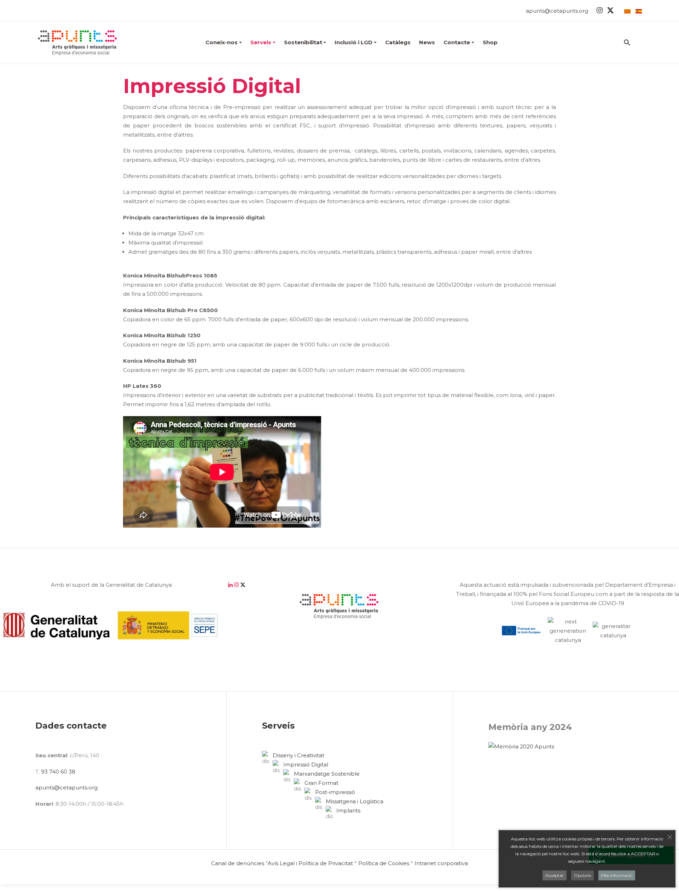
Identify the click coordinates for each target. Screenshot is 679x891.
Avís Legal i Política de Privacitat (310, 863)
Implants (348, 810)
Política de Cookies (383, 863)
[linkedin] (231, 584)
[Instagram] (600, 10)
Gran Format (321, 783)
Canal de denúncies (237, 863)
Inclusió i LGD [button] (353, 42)
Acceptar (554, 875)
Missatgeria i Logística (354, 801)
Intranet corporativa (441, 863)
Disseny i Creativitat (298, 755)
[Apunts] (77, 42)
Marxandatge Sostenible (327, 773)
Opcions (582, 875)
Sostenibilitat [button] (303, 42)
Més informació (616, 875)
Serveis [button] (260, 42)
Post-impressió (335, 792)
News (427, 42)
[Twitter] (610, 10)
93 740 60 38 (58, 771)
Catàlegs (398, 42)
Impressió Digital (305, 764)
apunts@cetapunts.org (557, 10)
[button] (223, 42)
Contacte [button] (456, 42)
